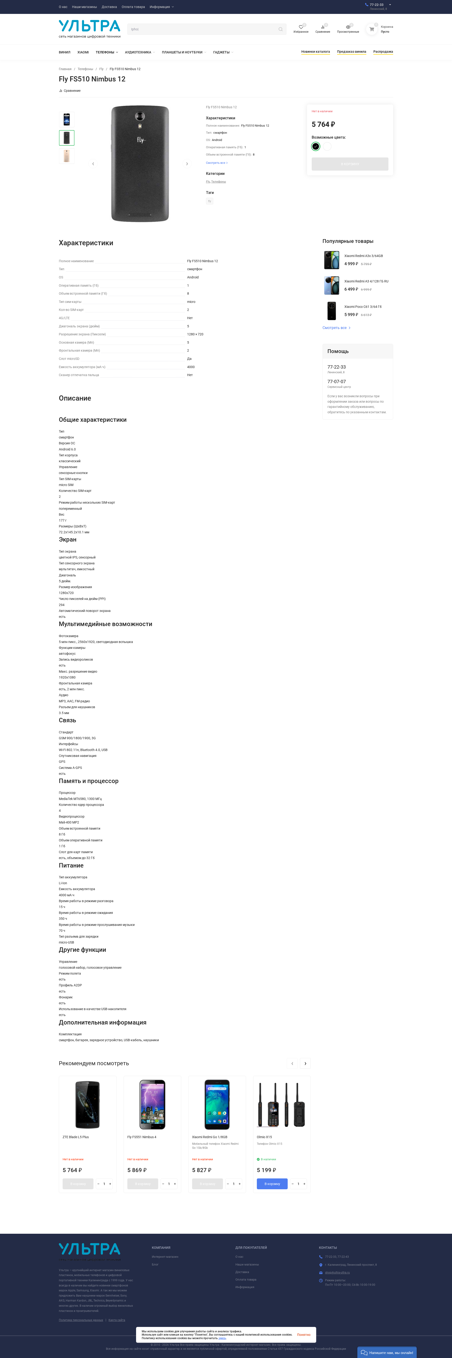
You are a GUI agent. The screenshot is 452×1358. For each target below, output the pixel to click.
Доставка (242, 1272)
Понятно (304, 1335)
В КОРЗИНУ (350, 164)
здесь (222, 1338)
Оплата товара (245, 1279)
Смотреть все (335, 328)
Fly (101, 69)
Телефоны (85, 69)
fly (209, 201)
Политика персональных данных (81, 1320)
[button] (387, 1352)
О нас (239, 1256)
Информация (244, 1287)
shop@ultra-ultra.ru (337, 1272)
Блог (155, 1264)
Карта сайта (117, 1320)
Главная (65, 69)
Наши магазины (247, 1264)
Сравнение (72, 90)
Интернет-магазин (165, 1256)
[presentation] (93, 163)
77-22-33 (376, 5)
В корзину (78, 1184)
